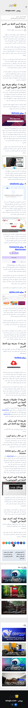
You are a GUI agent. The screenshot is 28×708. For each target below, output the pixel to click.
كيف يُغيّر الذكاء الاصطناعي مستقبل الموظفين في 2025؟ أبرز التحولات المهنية (15, 684)
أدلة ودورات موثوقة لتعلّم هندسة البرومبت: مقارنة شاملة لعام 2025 (15, 653)
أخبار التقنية (21, 635)
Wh (3, 410)
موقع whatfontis (17, 184)
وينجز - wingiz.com (12, 11)
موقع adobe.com (16, 292)
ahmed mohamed (18, 30)
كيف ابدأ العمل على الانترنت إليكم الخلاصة (14, 612)
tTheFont (6, 410)
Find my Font (6, 414)
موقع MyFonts (17, 113)
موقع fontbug (20, 358)
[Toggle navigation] (26, 7)
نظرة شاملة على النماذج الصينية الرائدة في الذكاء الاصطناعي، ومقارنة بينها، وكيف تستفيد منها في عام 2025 (14, 639)
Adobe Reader (10, 456)
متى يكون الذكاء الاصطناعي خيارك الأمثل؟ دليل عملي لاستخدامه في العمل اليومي (14, 579)
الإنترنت (22, 664)
